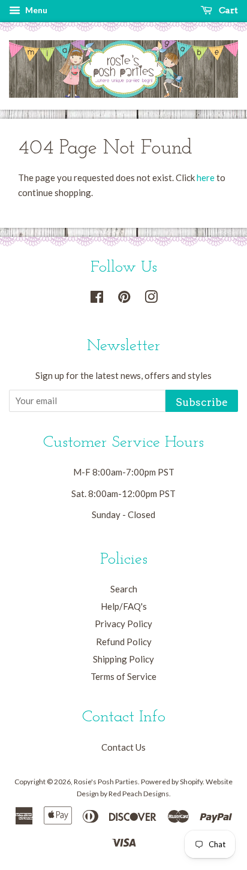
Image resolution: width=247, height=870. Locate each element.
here (206, 177)
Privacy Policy (123, 623)
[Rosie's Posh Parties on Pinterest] (124, 298)
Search (123, 588)
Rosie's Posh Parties (106, 781)
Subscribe (202, 402)
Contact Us (123, 747)
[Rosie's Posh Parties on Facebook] (97, 298)
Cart (227, 10)
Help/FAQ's (124, 606)
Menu (35, 10)
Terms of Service (123, 676)
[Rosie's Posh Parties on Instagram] (151, 298)
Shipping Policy (123, 659)
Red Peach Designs (139, 793)
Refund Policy (124, 641)
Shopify (191, 781)
